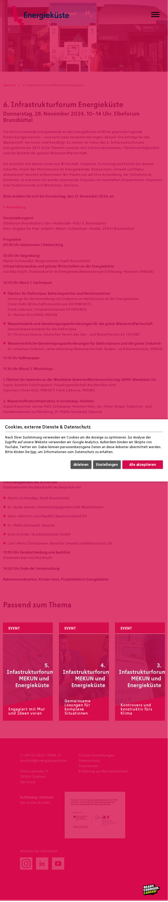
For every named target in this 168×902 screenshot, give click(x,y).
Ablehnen (81, 464)
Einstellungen (107, 464)
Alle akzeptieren (142, 464)
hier (33, 452)
